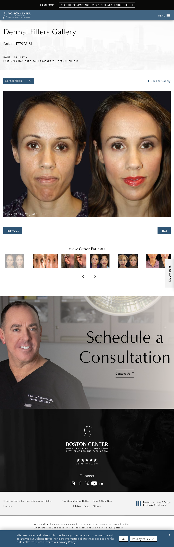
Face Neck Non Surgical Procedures (29, 61)
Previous (13, 230)
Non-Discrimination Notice (75, 501)
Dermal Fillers (68, 61)
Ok (123, 539)
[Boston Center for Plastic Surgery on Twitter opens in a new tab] (87, 483)
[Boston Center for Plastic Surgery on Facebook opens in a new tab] (79, 483)
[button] (168, 15)
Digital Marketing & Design (157, 503)
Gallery (19, 57)
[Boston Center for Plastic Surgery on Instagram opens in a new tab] (72, 483)
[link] (87, 462)
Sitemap (97, 506)
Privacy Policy (82, 506)
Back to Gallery (160, 80)
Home (7, 57)
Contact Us (123, 373)
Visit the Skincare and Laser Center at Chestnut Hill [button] (95, 5)
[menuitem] (73, 483)
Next (164, 230)
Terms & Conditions (102, 501)
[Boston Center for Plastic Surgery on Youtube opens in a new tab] (94, 483)
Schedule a (125, 347)
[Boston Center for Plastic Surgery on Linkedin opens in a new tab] (101, 483)
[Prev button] (80, 275)
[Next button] (93, 275)
